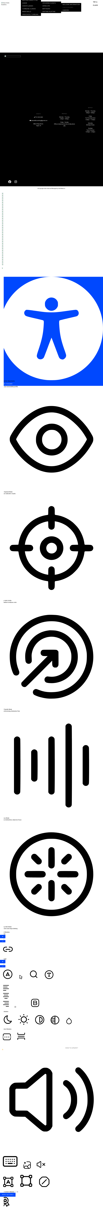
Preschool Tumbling (30, 14)
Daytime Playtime (48, 11)
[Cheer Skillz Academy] (7, 4)
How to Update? (71, 1048)
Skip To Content (4, 1192)
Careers (66, 10)
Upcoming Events (49, 3)
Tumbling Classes (29, 9)
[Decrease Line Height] (2, 966)
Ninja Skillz (26, 11)
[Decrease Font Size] (2, 941)
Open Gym (46, 6)
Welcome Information (71, 4)
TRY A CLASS (95, 3)
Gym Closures (68, 7)
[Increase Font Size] (2, 936)
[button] (53, 275)
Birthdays (46, 9)
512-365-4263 (39, 117)
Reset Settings (8, 1194)
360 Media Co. (61, 188)
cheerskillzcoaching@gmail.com (39, 120)
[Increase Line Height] (2, 961)
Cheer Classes (27, 6)
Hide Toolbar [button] (7, 384)
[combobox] (5, 234)
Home (17, 4)
